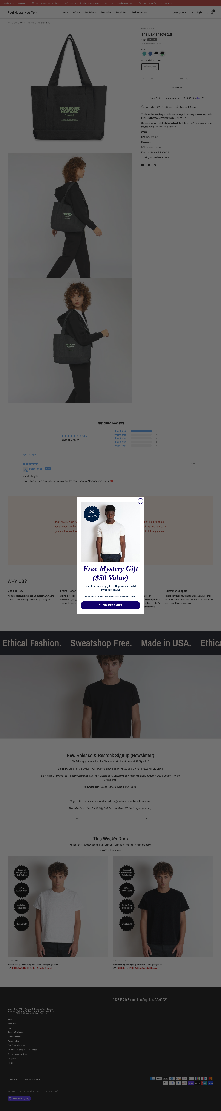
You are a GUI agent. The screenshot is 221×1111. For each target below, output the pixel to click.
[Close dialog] (140, 501)
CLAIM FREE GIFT (110, 605)
